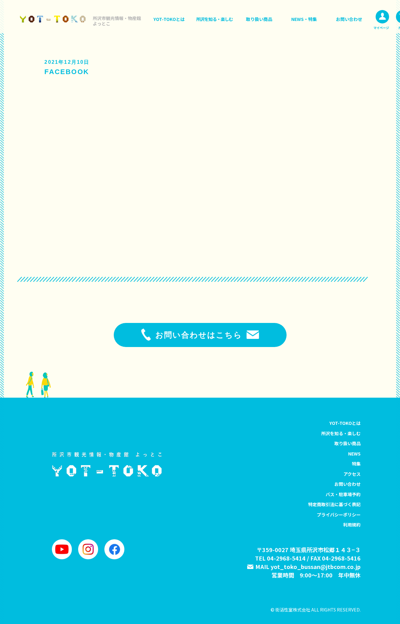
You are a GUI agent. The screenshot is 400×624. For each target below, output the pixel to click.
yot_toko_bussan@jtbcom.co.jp (316, 566)
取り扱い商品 (259, 19)
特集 (356, 463)
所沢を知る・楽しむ (214, 19)
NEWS (354, 453)
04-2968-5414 (286, 558)
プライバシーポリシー (339, 514)
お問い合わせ (349, 19)
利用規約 (352, 524)
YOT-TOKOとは (169, 19)
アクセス (352, 474)
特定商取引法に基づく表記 (334, 504)
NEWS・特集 (304, 19)
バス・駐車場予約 (343, 494)
